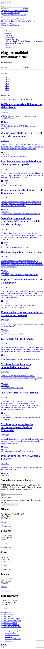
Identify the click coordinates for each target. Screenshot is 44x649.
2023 (7, 80)
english (8, 19)
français (21, 19)
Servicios (8, 35)
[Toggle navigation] (2, 27)
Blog (7, 45)
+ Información (6, 526)
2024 (7, 84)
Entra (25, 8)
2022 (7, 86)
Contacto (8, 47)
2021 (7, 82)
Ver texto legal (6, 498)
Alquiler (8, 33)
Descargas (19, 43)
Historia (14, 41)
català (3, 19)
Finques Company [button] (12, 39)
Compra (8, 31)
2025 (7, 88)
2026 (7, 90)
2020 (7, 77)
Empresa (21, 41)
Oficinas (8, 41)
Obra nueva (9, 37)
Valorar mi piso (6, 23)
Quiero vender (6, 2)
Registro (4, 11)
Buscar (25, 67)
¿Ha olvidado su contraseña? (17, 11)
